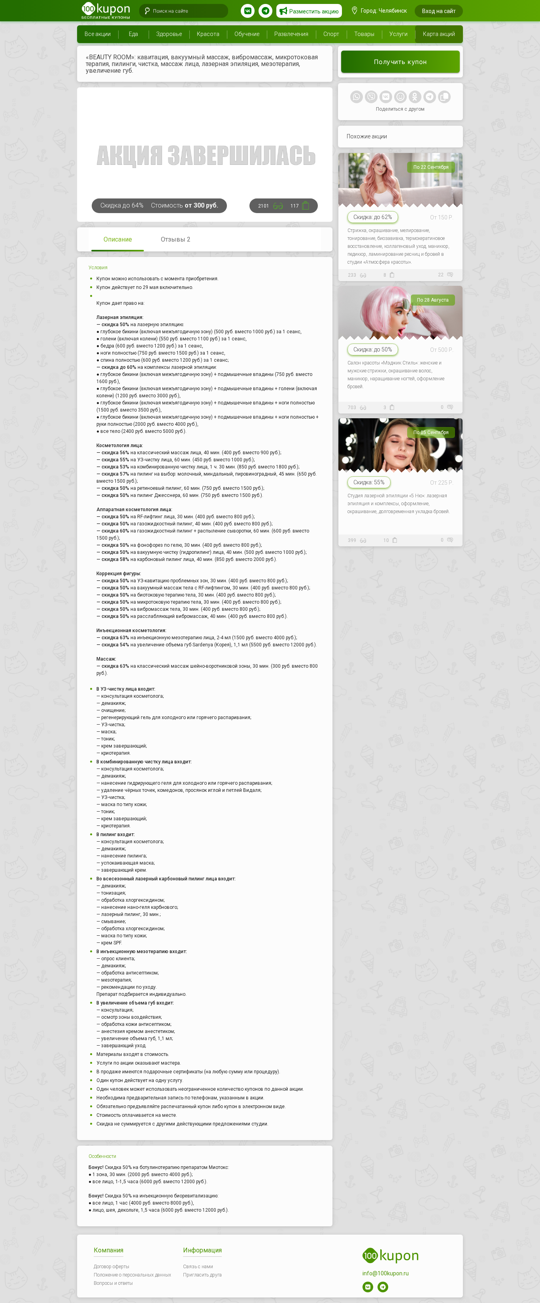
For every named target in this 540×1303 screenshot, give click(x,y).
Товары (364, 34)
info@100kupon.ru (386, 1273)
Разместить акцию (314, 11)
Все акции (98, 34)
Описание (118, 239)
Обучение (246, 34)
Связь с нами (198, 1266)
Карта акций (439, 34)
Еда (133, 34)
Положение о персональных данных (132, 1275)
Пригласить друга (202, 1275)
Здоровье (169, 34)
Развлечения (291, 34)
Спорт (331, 34)
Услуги (398, 34)
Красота (208, 34)
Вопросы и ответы (113, 1283)
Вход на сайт (439, 11)
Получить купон (400, 62)
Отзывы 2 (176, 239)
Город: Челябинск (383, 11)
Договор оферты (111, 1266)
